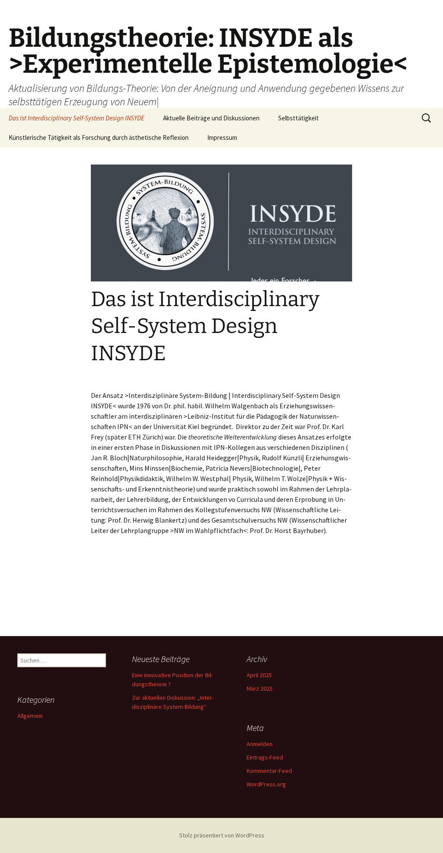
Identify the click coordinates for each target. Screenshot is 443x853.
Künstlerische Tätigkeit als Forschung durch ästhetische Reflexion (99, 137)
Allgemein (30, 716)
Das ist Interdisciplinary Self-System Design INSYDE (76, 118)
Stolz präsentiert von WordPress (221, 835)
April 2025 (259, 675)
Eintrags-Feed (265, 757)
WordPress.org (266, 784)
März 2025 (260, 688)
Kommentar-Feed (269, 771)
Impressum (222, 137)
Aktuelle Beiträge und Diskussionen (211, 118)
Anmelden (260, 744)
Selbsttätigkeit (298, 118)
